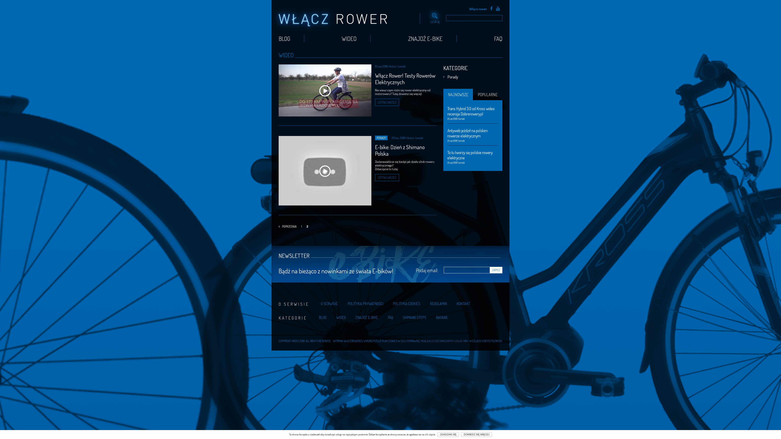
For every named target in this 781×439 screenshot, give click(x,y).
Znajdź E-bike (425, 38)
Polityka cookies (406, 303)
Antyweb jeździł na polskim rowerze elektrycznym (467, 133)
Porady (452, 76)
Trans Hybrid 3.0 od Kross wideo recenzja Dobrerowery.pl (471, 111)
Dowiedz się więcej (476, 434)
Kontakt (463, 303)
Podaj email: (427, 270)
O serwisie (329, 303)
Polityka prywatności (365, 303)
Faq (498, 38)
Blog (284, 38)
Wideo (349, 38)
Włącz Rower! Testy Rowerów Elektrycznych (405, 78)
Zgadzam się (448, 434)
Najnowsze (458, 94)
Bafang (441, 317)
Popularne (487, 94)
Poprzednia (289, 226)
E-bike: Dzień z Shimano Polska (400, 150)
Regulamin (438, 303)
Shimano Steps (414, 317)
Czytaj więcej (387, 102)
